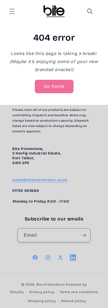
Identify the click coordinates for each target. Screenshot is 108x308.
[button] (12, 11)
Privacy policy (41, 292)
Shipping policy (42, 301)
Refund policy (73, 301)
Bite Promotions (50, 284)
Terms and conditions (79, 292)
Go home (54, 86)
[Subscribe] (83, 235)
